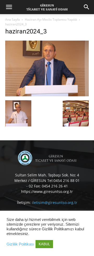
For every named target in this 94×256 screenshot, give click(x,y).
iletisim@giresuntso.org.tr (54, 202)
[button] (9, 7)
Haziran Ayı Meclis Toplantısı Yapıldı (51, 19)
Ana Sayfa (12, 19)
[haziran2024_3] (47, 95)
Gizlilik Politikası (20, 244)
